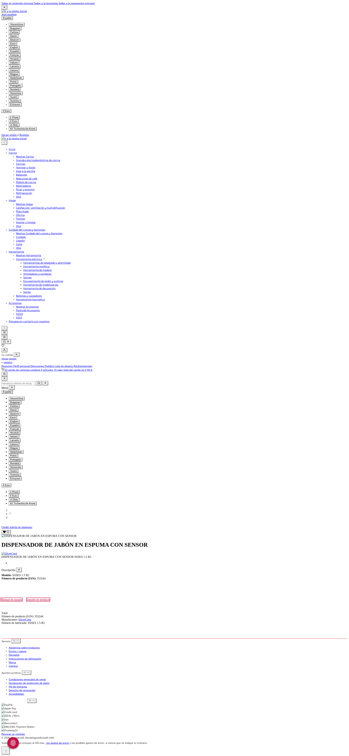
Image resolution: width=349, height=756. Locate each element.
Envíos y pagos (17, 651)
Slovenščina (16, 24)
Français (14, 55)
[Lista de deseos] (2, 346)
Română (14, 89)
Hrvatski (14, 59)
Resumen (7, 366)
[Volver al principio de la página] (5, 750)
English (14, 47)
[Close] (4, 378)
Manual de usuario (11, 599)
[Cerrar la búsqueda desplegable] (45, 383)
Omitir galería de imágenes (16, 527)
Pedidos (50, 366)
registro (8, 362)
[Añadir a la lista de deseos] (6, 532)
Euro (13, 121)
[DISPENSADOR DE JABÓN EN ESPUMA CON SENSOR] (39, 536)
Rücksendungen (83, 366)
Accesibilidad (16, 693)
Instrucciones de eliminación (25, 658)
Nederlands (16, 78)
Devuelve (14, 654)
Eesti (13, 43)
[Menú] (4, 332)
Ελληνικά (15, 104)
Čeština (14, 32)
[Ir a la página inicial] (14, 11)
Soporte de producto (38, 599)
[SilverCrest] (174, 553)
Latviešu (14, 66)
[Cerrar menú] (16, 354)
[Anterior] (4, 142)
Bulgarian (15, 28)
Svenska (14, 100)
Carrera (13, 666)
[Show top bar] (4, 374)
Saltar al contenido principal (17, 3)
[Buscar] (6, 341)
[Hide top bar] (4, 7)
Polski (13, 81)
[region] (174, 533)
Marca (12, 662)
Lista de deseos (64, 366)
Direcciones (38, 366)
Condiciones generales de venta (27, 679)
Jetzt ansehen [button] (9, 14)
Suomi (13, 97)
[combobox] (18, 383)
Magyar (14, 74)
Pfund (14, 117)
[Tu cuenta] (4, 350)
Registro (24, 134)
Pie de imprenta (18, 686)
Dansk (13, 36)
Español (14, 51)
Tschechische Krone (22, 128)
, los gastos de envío (57, 742)
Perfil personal (22, 366)
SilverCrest (24, 619)
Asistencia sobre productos (24, 647)
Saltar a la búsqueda (46, 3)
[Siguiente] (4, 328)
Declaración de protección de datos (29, 683)
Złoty (14, 125)
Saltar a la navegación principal (77, 3)
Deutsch (14, 39)
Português (15, 85)
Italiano (14, 62)
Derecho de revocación (22, 690)
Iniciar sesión (9, 134)
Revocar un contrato (13, 734)
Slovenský (15, 93)
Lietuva (14, 70)
